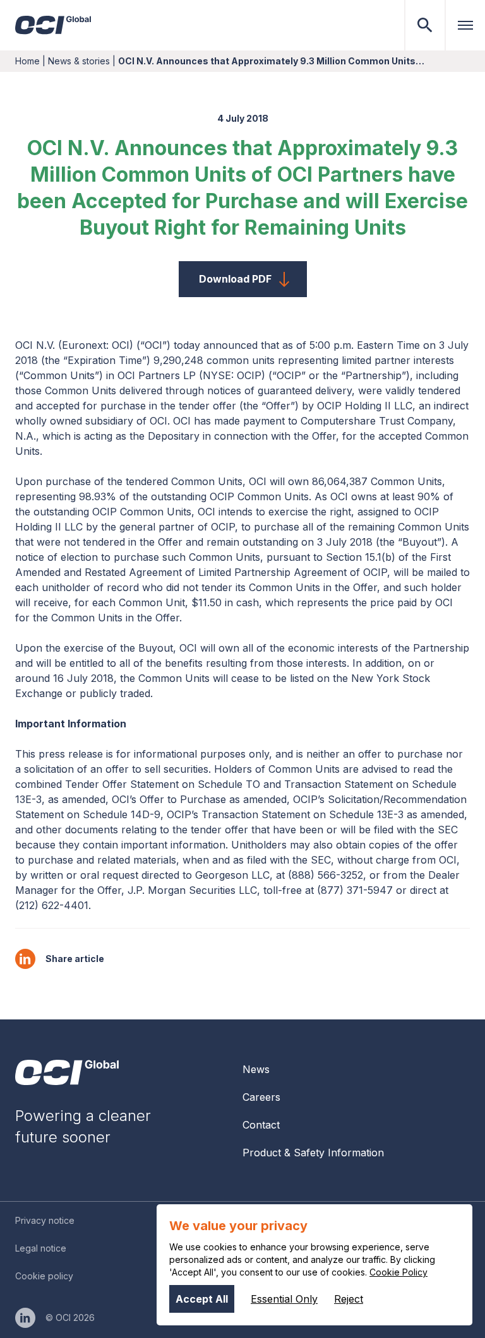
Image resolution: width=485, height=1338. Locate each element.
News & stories (79, 61)
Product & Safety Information (313, 1152)
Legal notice (40, 1248)
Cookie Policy (398, 1272)
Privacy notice (45, 1220)
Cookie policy (44, 1276)
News (256, 1069)
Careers (261, 1097)
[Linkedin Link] (25, 1318)
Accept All (202, 1299)
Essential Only (284, 1299)
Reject (348, 1299)
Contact (261, 1124)
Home (27, 61)
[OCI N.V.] (67, 1072)
